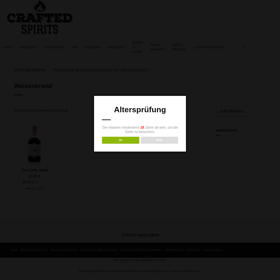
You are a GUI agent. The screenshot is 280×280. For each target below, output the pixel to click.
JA (120, 140)
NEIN (159, 140)
